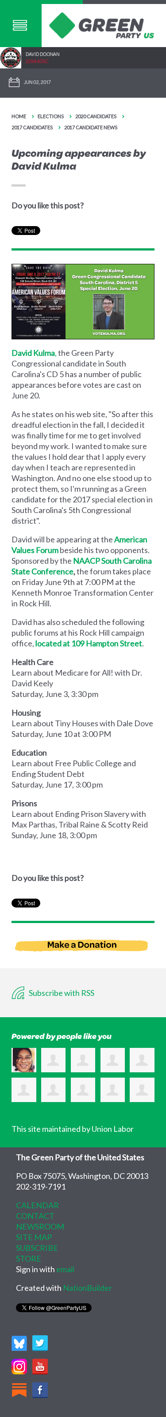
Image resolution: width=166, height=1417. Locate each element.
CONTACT (35, 1216)
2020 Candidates (95, 116)
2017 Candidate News (90, 127)
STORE (28, 1258)
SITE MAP (34, 1237)
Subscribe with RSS (60, 993)
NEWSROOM (40, 1226)
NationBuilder (87, 1288)
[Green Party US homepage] (101, 24)
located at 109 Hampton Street (88, 643)
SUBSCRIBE (37, 1248)
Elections (51, 116)
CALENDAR (37, 1205)
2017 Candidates (32, 127)
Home (19, 116)
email (65, 1269)
